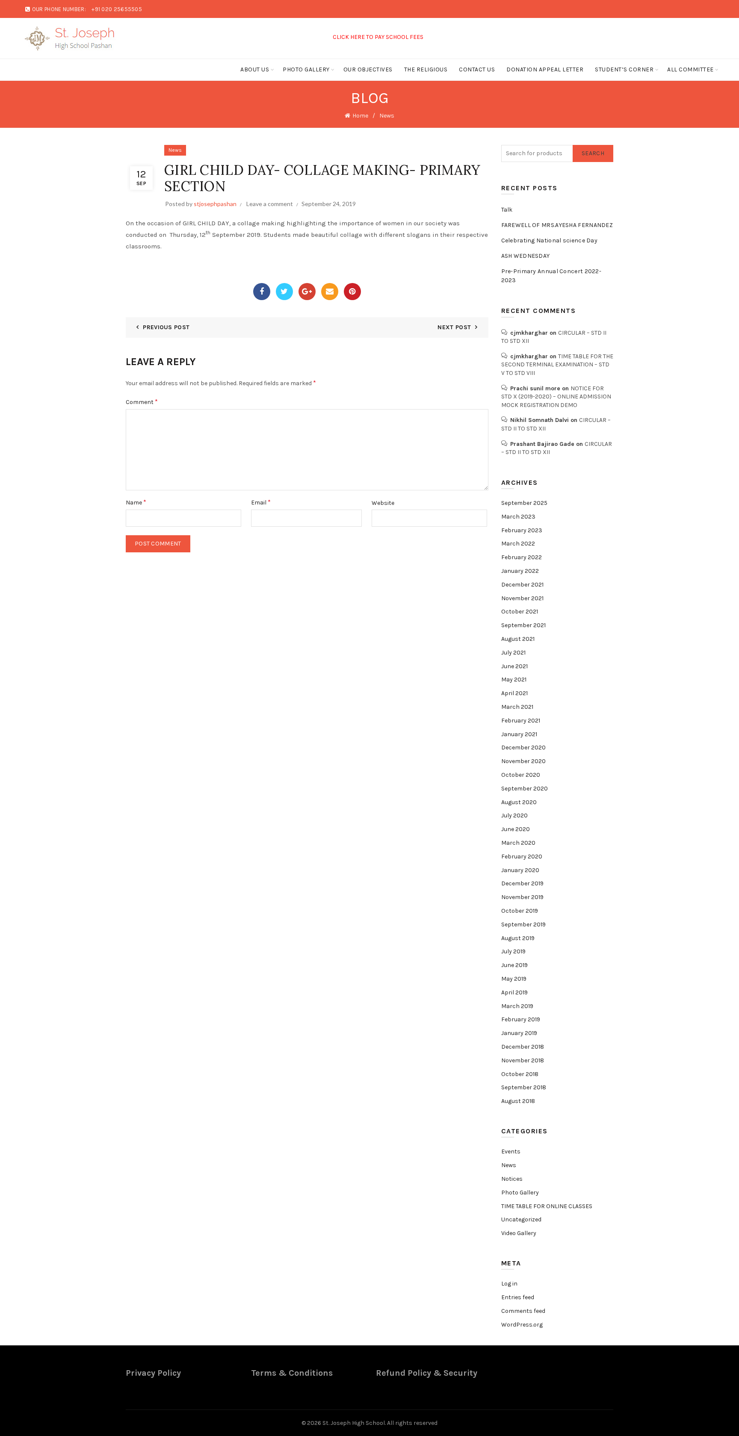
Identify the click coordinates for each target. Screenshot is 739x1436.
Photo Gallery (306, 69)
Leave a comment (269, 203)
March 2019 (517, 1006)
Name (136, 502)
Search (593, 153)
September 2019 (523, 924)
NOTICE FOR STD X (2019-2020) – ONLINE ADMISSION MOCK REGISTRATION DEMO (556, 397)
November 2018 (522, 1060)
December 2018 (522, 1046)
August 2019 (518, 938)
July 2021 (513, 652)
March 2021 (517, 707)
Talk (507, 209)
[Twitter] (284, 291)
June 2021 (514, 666)
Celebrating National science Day (549, 240)
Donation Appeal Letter (544, 69)
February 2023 (521, 530)
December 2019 (522, 883)
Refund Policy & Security (426, 1373)
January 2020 (520, 870)
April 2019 (514, 992)
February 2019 (520, 1019)
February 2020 (521, 856)
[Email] (329, 291)
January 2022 (520, 571)
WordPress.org (522, 1324)
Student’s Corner (624, 69)
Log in (509, 1283)
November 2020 (523, 761)
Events (510, 1151)
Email (261, 502)
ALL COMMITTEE (690, 69)
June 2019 (514, 965)
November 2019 (522, 897)
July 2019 (513, 951)
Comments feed (523, 1311)
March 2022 (518, 543)
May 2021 (513, 679)
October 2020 (520, 774)
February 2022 (521, 557)
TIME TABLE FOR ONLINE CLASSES (546, 1206)
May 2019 (513, 978)
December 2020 (523, 747)
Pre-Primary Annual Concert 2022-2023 (551, 276)
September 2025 (524, 503)
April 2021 (514, 693)
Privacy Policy (153, 1373)
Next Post (454, 327)
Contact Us (477, 69)
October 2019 (519, 910)
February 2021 (520, 720)
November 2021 (522, 598)
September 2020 (524, 788)
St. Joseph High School (353, 1423)
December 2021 (522, 584)
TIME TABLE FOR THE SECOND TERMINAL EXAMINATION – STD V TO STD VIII (557, 365)
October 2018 (519, 1074)
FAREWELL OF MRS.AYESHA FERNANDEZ (557, 225)
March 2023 (518, 516)
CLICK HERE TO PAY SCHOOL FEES (357, 37)
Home (360, 115)
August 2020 (519, 802)
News (386, 115)
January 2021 (519, 734)
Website (383, 503)
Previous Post (166, 327)
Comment (142, 402)
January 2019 (519, 1033)
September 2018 (523, 1087)
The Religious (426, 69)
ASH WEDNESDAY (525, 255)
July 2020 (514, 815)
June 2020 (515, 829)
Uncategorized (521, 1219)
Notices (512, 1178)
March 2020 (518, 842)
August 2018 (518, 1101)
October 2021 (519, 611)
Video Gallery (518, 1233)
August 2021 (518, 639)
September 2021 (523, 625)
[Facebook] (261, 291)
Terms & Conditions (292, 1373)
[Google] (307, 291)
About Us (254, 69)
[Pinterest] (352, 291)
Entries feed (517, 1297)
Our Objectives (368, 69)
